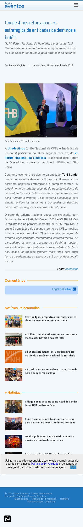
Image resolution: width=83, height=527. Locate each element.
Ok (73, 467)
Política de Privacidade (44, 499)
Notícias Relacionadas (22, 308)
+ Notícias (12, 393)
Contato (64, 499)
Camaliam (50, 501)
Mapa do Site (21, 499)
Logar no (58, 289)
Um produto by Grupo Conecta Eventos (25, 496)
